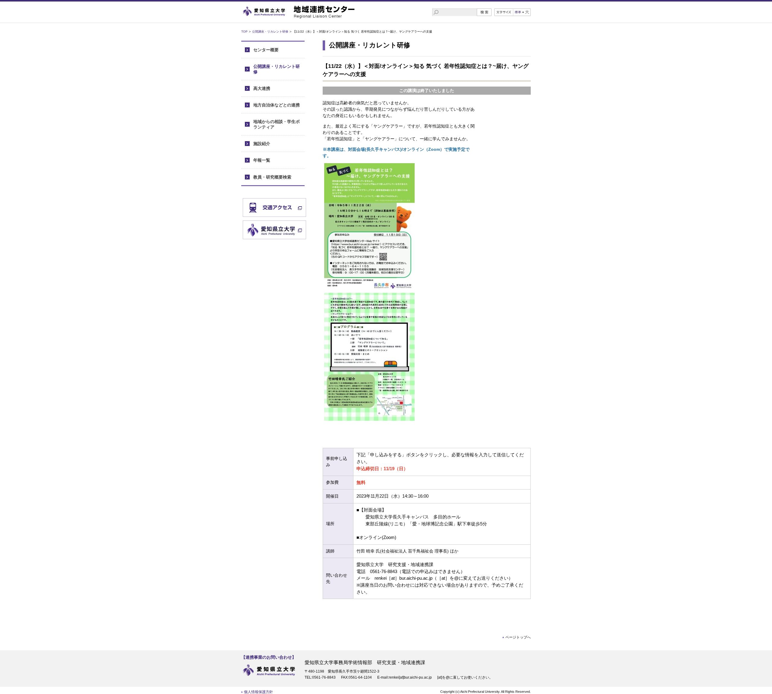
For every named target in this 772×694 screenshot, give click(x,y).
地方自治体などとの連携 (276, 105)
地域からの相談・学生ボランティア (276, 124)
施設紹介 (261, 143)
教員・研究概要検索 (272, 177)
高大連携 (261, 88)
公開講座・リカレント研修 (270, 31)
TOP (244, 31)
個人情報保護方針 (258, 692)
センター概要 (266, 49)
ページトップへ (518, 637)
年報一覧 (261, 160)
